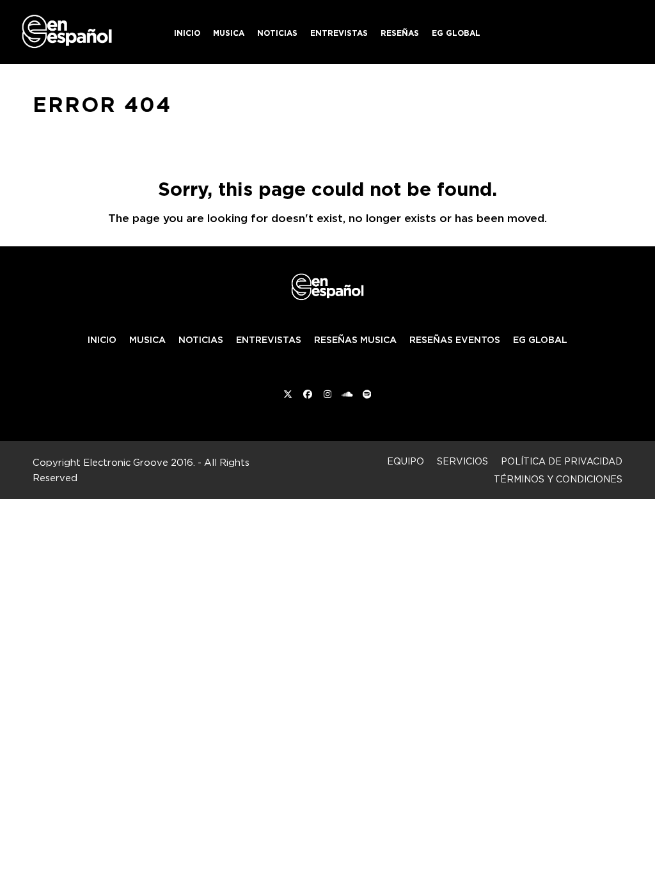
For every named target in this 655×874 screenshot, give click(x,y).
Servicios (462, 461)
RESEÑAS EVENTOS (454, 340)
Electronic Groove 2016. (139, 462)
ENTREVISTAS (268, 340)
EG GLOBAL (540, 340)
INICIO (102, 340)
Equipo (405, 461)
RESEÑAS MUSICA (355, 340)
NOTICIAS (200, 340)
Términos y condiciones (558, 478)
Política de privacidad (561, 461)
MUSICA (147, 340)
